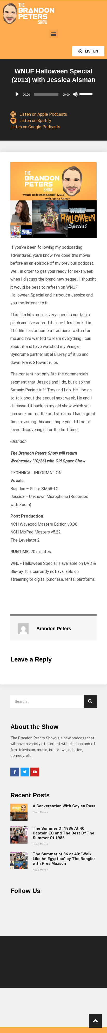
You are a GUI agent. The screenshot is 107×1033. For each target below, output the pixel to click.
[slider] (86, 93)
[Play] (17, 94)
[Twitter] (25, 772)
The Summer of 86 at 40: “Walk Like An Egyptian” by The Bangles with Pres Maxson (64, 859)
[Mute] (75, 94)
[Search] (90, 701)
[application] (53, 94)
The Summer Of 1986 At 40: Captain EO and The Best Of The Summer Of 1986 (63, 833)
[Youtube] (34, 772)
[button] (53, 34)
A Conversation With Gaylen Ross (64, 806)
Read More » (40, 812)
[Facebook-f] (14, 772)
